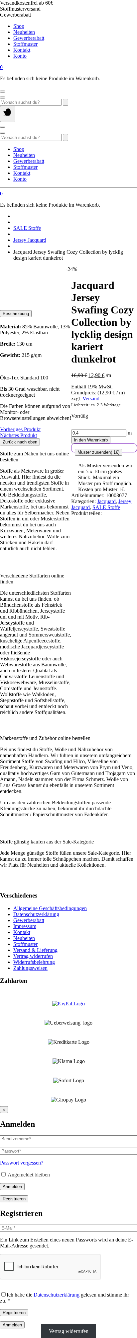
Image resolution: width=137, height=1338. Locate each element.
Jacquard (106, 501)
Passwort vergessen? (21, 1163)
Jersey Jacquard (29, 240)
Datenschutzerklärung (36, 914)
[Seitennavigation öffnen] (7, 114)
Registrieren (14, 1198)
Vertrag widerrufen (33, 956)
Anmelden (12, 1186)
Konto (20, 56)
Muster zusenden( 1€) (98, 452)
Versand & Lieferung (35, 950)
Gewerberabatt (28, 38)
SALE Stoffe (27, 228)
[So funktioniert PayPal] (68, 1003)
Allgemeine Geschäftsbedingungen (50, 908)
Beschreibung (16, 313)
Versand (90, 398)
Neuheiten (24, 32)
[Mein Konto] (2, 92)
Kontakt (21, 50)
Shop (18, 26)
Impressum (24, 926)
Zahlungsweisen (30, 968)
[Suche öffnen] (2, 98)
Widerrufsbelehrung (34, 962)
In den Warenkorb (91, 439)
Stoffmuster (25, 44)
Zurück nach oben (20, 441)
